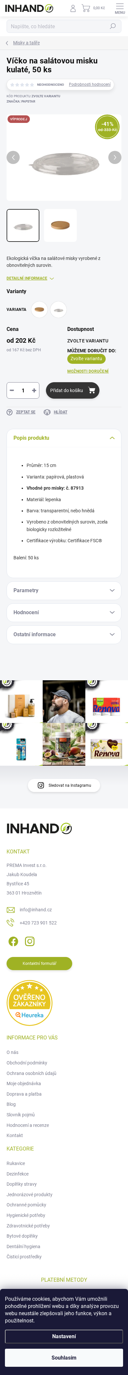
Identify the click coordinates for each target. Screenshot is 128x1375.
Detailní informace (27, 278)
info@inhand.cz (36, 909)
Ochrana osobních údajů (31, 1073)
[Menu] (120, 8)
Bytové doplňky (22, 1236)
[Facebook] (12, 940)
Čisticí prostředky (24, 1256)
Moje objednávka (24, 1083)
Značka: (21, 101)
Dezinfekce (18, 1174)
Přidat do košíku (66, 390)
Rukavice (16, 1163)
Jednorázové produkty (30, 1194)
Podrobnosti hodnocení (90, 84)
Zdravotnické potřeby (28, 1225)
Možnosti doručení (88, 371)
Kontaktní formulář (39, 963)
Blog (11, 1104)
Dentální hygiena (23, 1246)
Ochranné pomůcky (26, 1204)
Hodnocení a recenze (28, 1125)
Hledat (113, 26)
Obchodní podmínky (27, 1062)
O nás (12, 1052)
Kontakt (15, 1135)
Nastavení (64, 1336)
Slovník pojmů (21, 1114)
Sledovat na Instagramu (70, 785)
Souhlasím (64, 1358)
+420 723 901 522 (38, 922)
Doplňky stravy (22, 1184)
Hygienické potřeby (26, 1215)
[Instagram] (28, 940)
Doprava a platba (24, 1094)
